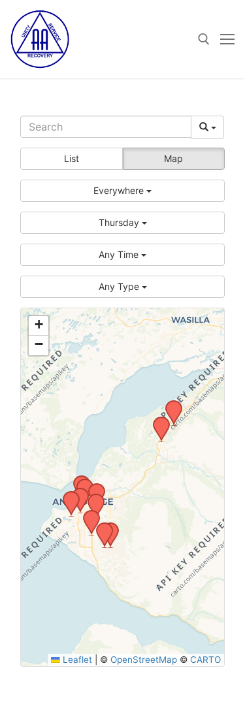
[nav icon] (227, 39)
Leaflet (76, 659)
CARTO (205, 659)
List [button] (71, 158)
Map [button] (173, 158)
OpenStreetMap (143, 659)
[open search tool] (204, 39)
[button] (122, 191)
